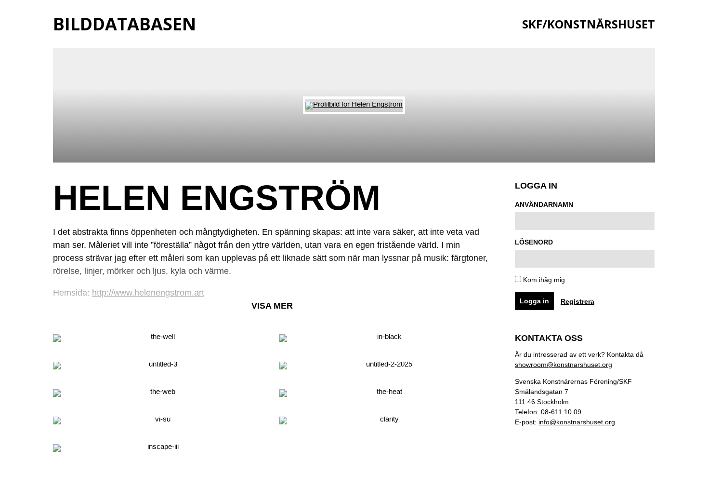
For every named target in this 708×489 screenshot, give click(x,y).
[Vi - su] (159, 423)
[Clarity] (385, 423)
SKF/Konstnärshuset (588, 24)
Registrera (577, 301)
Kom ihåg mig (543, 280)
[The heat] (385, 395)
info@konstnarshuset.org (576, 422)
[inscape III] (159, 450)
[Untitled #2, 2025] (385, 368)
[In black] (385, 340)
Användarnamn (544, 204)
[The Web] (159, 395)
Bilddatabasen (124, 24)
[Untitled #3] (159, 368)
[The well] (159, 340)
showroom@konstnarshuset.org (563, 364)
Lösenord (534, 242)
